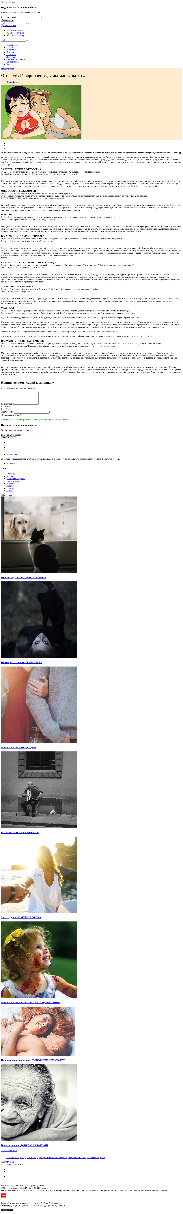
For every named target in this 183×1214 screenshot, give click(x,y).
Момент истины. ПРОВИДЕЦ (18, 747)
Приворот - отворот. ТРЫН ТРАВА (21, 662)
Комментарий (7, 404)
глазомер (10, 486)
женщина (10, 476)
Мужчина (10, 474)
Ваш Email (6, 409)
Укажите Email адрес (10, 435)
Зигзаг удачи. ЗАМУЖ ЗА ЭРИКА (21, 917)
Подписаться (7, 20)
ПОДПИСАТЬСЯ (8, 438)
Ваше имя (5, 406)
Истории (10, 52)
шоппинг (10, 488)
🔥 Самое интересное (16, 33)
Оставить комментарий (11, 415)
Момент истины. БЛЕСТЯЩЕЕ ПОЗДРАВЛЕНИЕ (30, 1002)
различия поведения (15, 478)
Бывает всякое (12, 45)
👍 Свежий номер (14, 30)
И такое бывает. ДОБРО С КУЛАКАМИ (24, 1145)
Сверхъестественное (15, 59)
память (9, 491)
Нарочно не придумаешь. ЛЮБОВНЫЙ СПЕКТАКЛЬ (33, 1060)
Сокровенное (12, 62)
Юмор (9, 64)
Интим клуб (12, 50)
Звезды (9, 47)
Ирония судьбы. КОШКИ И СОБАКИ (23, 577)
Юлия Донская (13, 82)
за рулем (10, 483)
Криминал (11, 54)
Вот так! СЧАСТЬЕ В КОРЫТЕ (20, 832)
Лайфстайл (11, 57)
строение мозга (13, 481)
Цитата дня (11, 454)
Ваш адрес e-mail (8, 17)
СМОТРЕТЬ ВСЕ (9, 1150)
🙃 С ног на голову (15, 35)
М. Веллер (11, 463)
